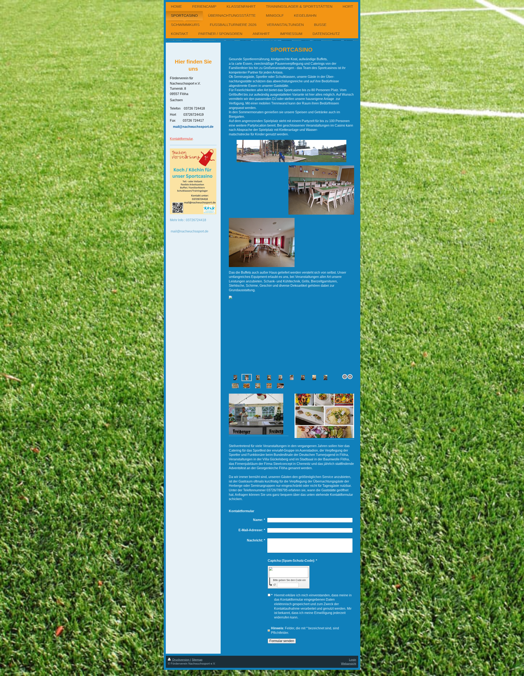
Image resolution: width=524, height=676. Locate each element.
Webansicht (348, 663)
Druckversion (181, 659)
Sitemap (197, 659)
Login (352, 659)
